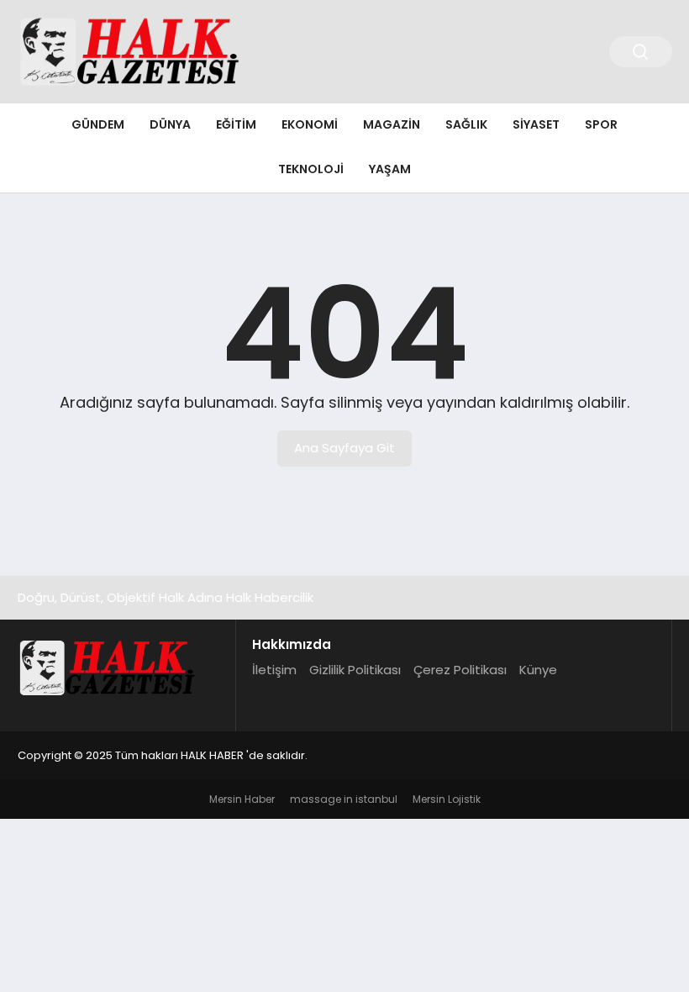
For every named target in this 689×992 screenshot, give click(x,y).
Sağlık (466, 124)
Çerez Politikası (460, 669)
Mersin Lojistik (447, 799)
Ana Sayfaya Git (344, 447)
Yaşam (390, 169)
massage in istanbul (343, 799)
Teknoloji (311, 169)
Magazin (391, 124)
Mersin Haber (242, 799)
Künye (538, 669)
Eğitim (236, 124)
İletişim (274, 669)
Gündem (97, 124)
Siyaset (536, 124)
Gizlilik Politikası (355, 669)
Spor (601, 124)
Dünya (170, 124)
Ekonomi (309, 124)
